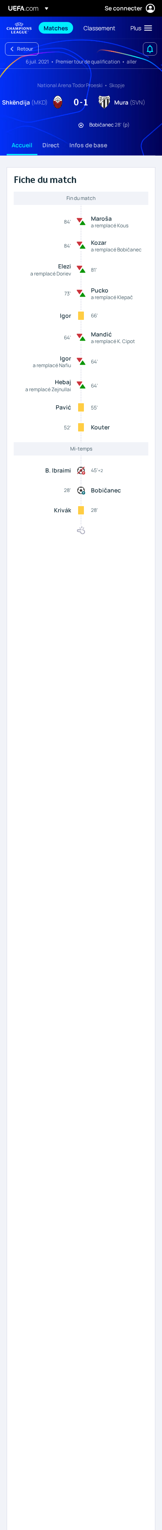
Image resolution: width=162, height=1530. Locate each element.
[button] (139, 28)
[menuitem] (56, 28)
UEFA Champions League (19, 28)
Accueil (22, 145)
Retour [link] (25, 48)
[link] (56, 28)
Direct (50, 145)
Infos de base (88, 145)
